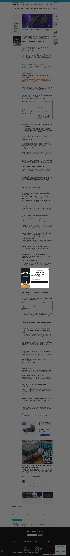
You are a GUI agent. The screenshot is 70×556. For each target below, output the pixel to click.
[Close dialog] (48, 269)
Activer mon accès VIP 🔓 (39, 281)
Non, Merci (39, 285)
